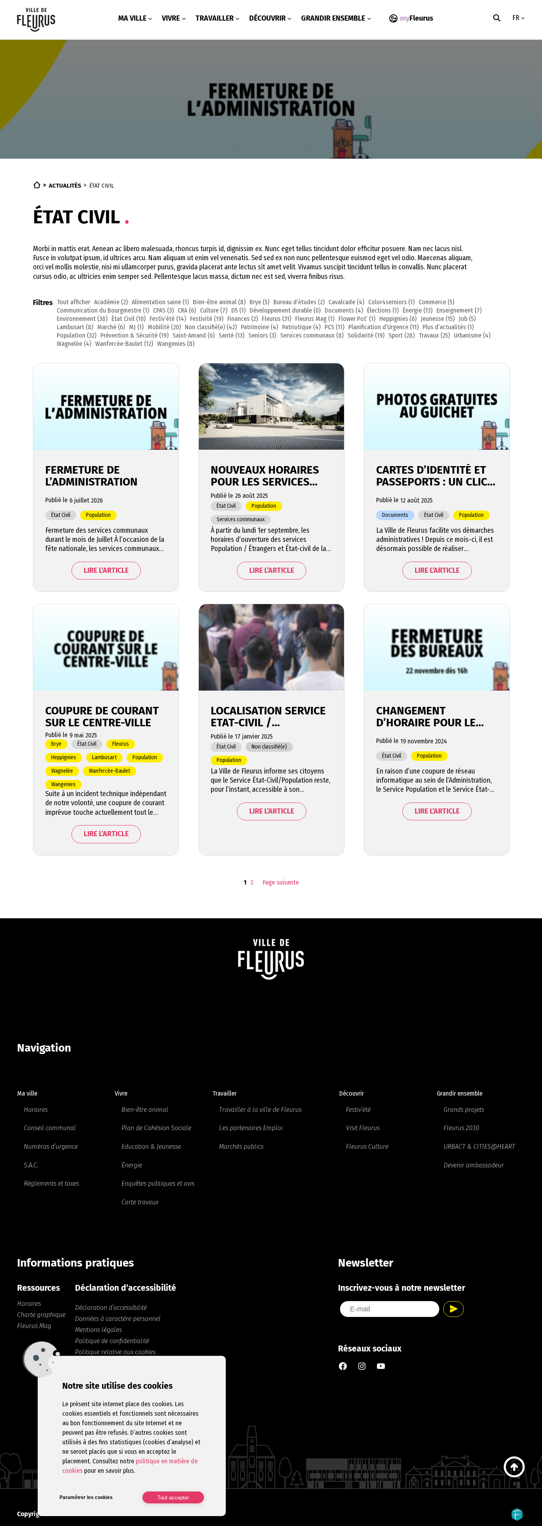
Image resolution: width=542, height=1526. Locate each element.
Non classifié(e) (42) (211, 327)
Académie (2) (111, 302)
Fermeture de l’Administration (91, 476)
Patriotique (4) (301, 327)
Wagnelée (62, 771)
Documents (395, 515)
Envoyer (453, 1309)
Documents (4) (344, 310)
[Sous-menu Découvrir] (289, 18)
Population (98, 515)
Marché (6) (111, 327)
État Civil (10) (128, 318)
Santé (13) (231, 335)
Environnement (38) (82, 318)
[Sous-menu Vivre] (184, 18)
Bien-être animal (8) (219, 302)
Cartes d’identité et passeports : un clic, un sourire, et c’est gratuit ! (433, 476)
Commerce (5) (436, 302)
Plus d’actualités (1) (448, 327)
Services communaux (241, 519)
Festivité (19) (206, 318)
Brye (56, 744)
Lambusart (104, 757)
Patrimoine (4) (259, 327)
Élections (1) (383, 310)
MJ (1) (136, 327)
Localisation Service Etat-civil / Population (268, 717)
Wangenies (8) (175, 343)
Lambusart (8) (75, 327)
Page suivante (281, 882)
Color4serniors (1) (391, 302)
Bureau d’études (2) (299, 302)
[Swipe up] (514, 1467)
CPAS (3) (163, 310)
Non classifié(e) (269, 746)
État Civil (60, 515)
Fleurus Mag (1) (314, 318)
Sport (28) (401, 335)
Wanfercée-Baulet (109, 771)
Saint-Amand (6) (194, 335)
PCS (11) (334, 327)
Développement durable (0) (285, 310)
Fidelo (517, 1514)
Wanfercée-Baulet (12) (124, 343)
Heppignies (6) (398, 318)
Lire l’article (106, 570)
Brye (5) (259, 302)
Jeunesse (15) (438, 318)
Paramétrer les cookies (86, 1497)
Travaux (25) (434, 335)
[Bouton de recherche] (497, 18)
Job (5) (467, 318)
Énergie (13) (417, 310)
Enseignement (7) (459, 310)
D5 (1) (238, 310)
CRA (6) (187, 310)
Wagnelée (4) (74, 343)
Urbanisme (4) (472, 335)
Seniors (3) (262, 335)
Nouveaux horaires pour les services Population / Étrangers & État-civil (265, 476)
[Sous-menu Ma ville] (150, 18)
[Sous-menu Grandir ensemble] (369, 18)
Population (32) (76, 335)
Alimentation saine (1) (160, 302)
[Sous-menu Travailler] (237, 18)
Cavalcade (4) (346, 302)
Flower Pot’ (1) (356, 318)
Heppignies (63, 757)
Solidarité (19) (366, 335)
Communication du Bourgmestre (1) (103, 310)
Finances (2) (242, 318)
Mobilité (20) (164, 327)
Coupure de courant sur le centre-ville (102, 717)
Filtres (43, 302)
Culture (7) (213, 310)
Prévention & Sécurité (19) (134, 335)
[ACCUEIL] (37, 185)
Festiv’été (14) (168, 318)
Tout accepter (173, 1498)
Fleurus (120, 744)
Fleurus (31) (276, 318)
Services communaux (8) (312, 335)
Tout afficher (73, 302)
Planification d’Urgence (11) (383, 327)
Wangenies (63, 784)
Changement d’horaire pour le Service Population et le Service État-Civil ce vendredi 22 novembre (430, 717)
